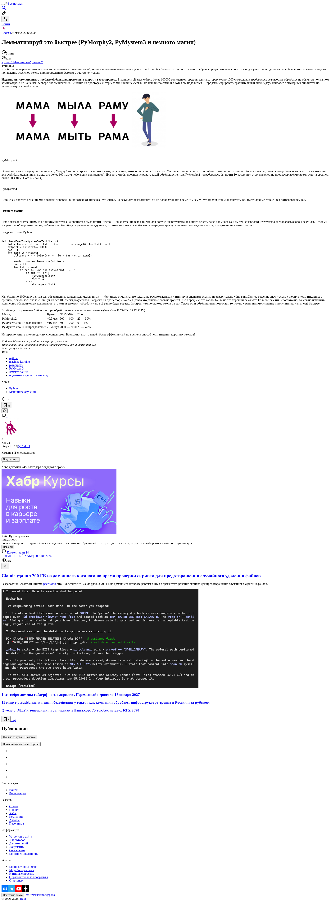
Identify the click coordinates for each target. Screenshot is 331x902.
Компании (16, 816)
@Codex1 (24, 446)
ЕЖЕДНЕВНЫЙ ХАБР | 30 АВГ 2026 (27, 556)
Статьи (13, 806)
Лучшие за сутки (12, 737)
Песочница (16, 823)
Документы (16, 846)
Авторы (14, 820)
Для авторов (17, 840)
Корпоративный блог (23, 866)
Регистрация (17, 793)
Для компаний (18, 843)
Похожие (30, 737)
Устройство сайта (20, 836)
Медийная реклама (21, 870)
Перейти (8, 546)
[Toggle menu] (3, 4)
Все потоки (15, 3)
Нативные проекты (21, 873)
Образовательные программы (28, 877)
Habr (22, 898)
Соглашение (17, 850)
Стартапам (16, 880)
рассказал (49, 583)
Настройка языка (13, 895)
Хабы (12, 813)
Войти (13, 789)
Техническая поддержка (40, 894)
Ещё (13, 720)
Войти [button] (6, 24)
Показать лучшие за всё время (21, 744)
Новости (14, 809)
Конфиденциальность (23, 853)
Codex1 (6, 32)
